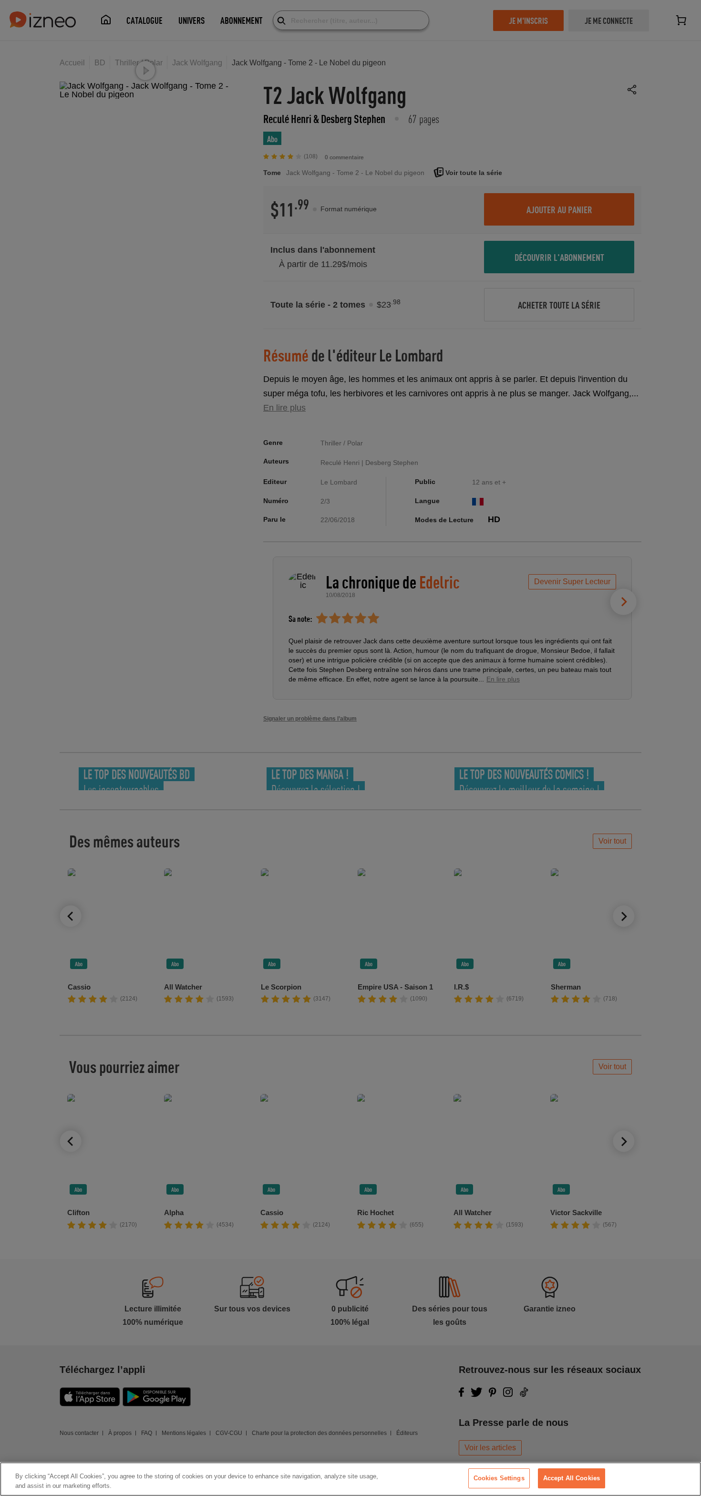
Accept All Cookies (571, 1478)
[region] (350, 1479)
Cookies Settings (499, 1478)
